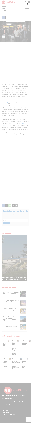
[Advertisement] (15, 12)
